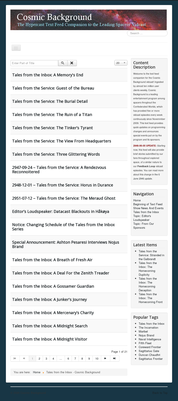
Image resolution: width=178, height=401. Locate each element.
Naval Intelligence (150, 339)
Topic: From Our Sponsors (143, 226)
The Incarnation (148, 327)
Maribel (143, 331)
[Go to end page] (114, 358)
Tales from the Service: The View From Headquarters (61, 140)
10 (96, 358)
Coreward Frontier (150, 347)
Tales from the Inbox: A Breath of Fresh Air (52, 259)
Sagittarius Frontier (151, 359)
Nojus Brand (146, 335)
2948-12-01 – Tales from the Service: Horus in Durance (62, 184)
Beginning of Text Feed (147, 204)
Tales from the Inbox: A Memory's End (47, 74)
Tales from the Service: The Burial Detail (50, 101)
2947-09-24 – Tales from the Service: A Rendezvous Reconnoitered (59, 169)
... (60, 358)
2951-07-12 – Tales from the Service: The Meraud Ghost (63, 198)
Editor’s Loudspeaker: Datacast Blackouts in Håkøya (60, 211)
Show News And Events (148, 208)
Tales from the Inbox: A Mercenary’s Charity (53, 312)
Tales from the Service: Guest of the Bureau (53, 88)
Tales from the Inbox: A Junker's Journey (49, 299)
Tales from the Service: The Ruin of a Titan (52, 114)
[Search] (63, 63)
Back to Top (160, 393)
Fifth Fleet (145, 343)
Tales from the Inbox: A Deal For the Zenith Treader (60, 272)
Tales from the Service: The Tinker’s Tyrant (52, 127)
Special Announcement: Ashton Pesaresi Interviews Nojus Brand (65, 244)
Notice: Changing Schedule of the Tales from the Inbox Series (63, 226)
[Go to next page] (105, 358)
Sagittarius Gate (149, 351)
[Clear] (72, 63)
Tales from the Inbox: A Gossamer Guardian (53, 286)
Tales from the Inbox (146, 212)
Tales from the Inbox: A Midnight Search (49, 325)
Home (137, 200)
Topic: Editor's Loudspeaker (142, 218)
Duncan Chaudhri (149, 355)
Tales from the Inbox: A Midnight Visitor (49, 339)
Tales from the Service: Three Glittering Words (56, 154)
